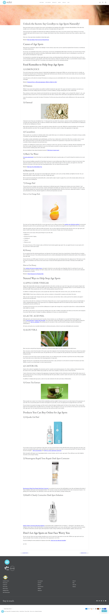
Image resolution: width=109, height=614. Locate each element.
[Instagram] (103, 600)
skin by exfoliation (35, 322)
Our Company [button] (40, 580)
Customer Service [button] (6, 580)
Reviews (39, 584)
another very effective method (72, 224)
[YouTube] (105, 600)
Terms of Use (32, 611)
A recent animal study (28, 157)
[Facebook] (97, 600)
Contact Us (5, 584)
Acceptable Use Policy (15, 611)
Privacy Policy (27, 611)
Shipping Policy (6, 590)
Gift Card (74, 584)
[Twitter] (99, 600)
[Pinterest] (101, 600)
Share (26, 543)
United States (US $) (7, 608)
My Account (5, 582)
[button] (54, 2)
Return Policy (5, 588)
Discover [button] (74, 580)
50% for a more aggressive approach (52, 450)
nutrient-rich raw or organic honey (33, 268)
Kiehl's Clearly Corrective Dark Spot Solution (33, 525)
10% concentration (37, 450)
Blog (73, 582)
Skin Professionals (6, 592)
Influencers (40, 590)
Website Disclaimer (38, 611)
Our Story (39, 582)
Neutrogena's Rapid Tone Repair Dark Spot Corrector (35, 488)
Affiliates (39, 588)
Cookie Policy (21, 611)
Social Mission (40, 586)
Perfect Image (6, 611)
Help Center (5, 586)
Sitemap (74, 586)
